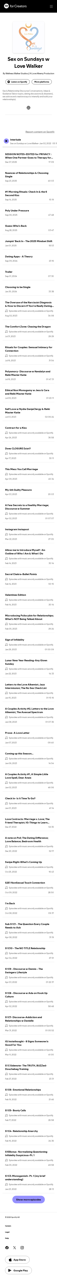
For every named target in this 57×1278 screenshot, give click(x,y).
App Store (19, 1259)
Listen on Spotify (19, 81)
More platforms (41, 81)
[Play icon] (6, 141)
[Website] (28, 108)
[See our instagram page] (22, 1248)
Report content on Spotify (39, 131)
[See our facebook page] (7, 1248)
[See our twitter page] (14, 1248)
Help (7, 1238)
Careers (8, 1226)
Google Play (20, 1270)
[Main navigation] (51, 6)
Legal (7, 1232)
